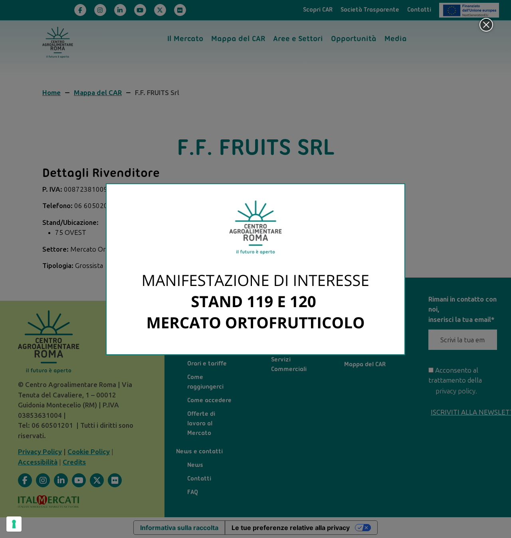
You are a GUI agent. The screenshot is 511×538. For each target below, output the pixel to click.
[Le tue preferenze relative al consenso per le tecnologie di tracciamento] (14, 524)
